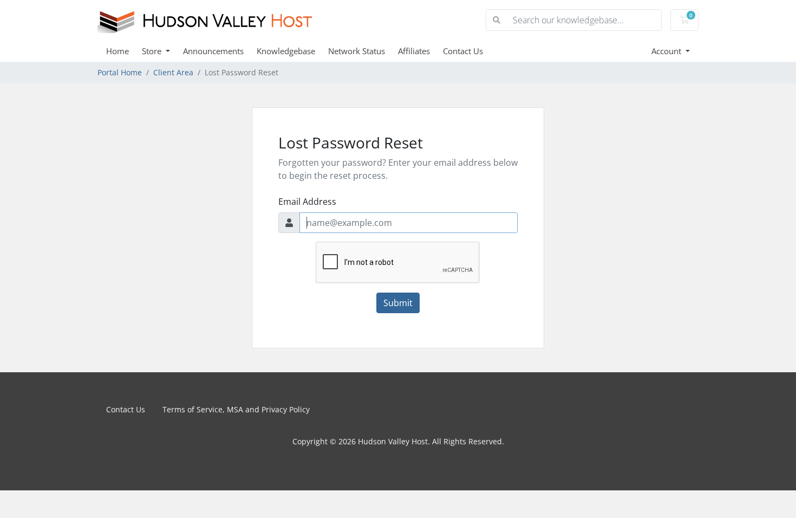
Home (117, 51)
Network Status (356, 51)
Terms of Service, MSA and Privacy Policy (236, 409)
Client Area (173, 72)
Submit (398, 303)
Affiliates (414, 51)
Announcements (213, 51)
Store (153, 51)
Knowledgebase (286, 51)
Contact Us (463, 51)
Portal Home (119, 72)
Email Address (307, 202)
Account (667, 51)
